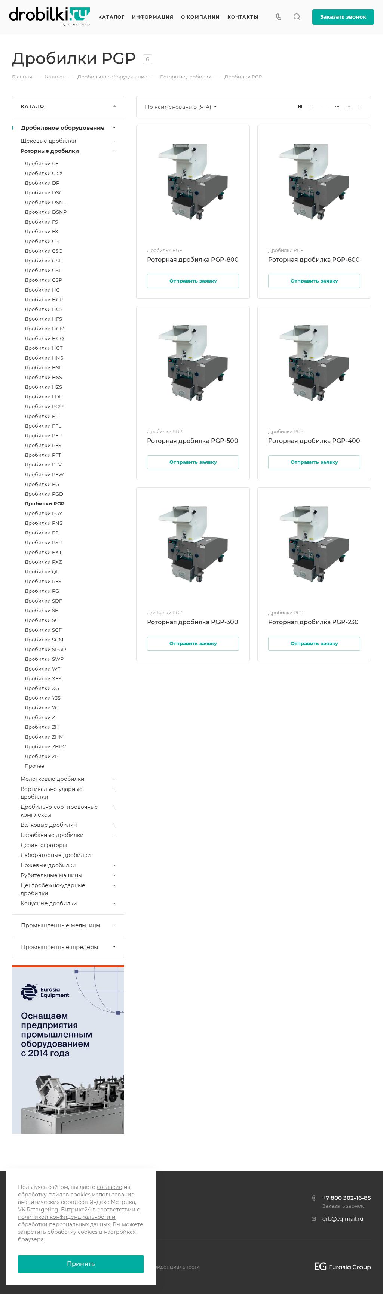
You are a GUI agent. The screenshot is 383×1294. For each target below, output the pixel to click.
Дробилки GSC (43, 251)
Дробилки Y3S (43, 698)
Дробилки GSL (43, 270)
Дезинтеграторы (44, 845)
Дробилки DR (42, 183)
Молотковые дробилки (53, 779)
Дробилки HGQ (44, 338)
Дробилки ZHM (44, 737)
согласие (109, 1187)
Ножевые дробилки (48, 865)
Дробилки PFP (43, 435)
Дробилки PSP (43, 542)
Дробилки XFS (43, 678)
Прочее (34, 766)
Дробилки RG (42, 591)
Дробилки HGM (44, 329)
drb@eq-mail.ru (342, 1219)
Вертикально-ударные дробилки (52, 793)
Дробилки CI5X (44, 173)
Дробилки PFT (43, 455)
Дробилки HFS (43, 319)
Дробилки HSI (43, 367)
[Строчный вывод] (348, 106)
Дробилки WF (42, 669)
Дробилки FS (41, 222)
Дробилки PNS (43, 523)
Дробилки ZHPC (45, 746)
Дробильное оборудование (63, 127)
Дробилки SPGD (45, 649)
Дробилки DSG (44, 192)
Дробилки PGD (44, 494)
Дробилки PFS (43, 445)
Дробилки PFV (43, 465)
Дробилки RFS (43, 581)
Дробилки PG (42, 484)
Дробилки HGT (43, 348)
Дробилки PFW (44, 474)
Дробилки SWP (44, 659)
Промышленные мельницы (61, 925)
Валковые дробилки (49, 825)
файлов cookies (69, 1194)
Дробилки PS (41, 533)
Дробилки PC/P (44, 406)
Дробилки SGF (43, 630)
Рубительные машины (51, 875)
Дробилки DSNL (45, 202)
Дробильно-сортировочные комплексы (59, 811)
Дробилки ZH (42, 727)
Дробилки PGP (45, 503)
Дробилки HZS (43, 387)
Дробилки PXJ (43, 552)
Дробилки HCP (44, 299)
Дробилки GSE (43, 261)
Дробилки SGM (44, 640)
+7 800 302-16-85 (346, 1197)
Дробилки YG (42, 708)
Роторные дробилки (50, 151)
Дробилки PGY (43, 513)
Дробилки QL (42, 571)
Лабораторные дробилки (56, 855)
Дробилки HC (42, 290)
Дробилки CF (41, 163)
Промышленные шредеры (59, 947)
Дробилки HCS (43, 309)
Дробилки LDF (43, 397)
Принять (81, 1263)
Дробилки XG (42, 688)
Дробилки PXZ (43, 562)
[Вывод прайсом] (359, 106)
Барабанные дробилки (52, 835)
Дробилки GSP (43, 280)
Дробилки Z (40, 717)
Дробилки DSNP (46, 212)
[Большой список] (311, 106)
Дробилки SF (41, 610)
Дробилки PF (41, 416)
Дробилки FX (41, 231)
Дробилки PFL (43, 426)
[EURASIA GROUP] (340, 1266)
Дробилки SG (42, 620)
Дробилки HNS (44, 358)
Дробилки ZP (41, 756)
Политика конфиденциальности (159, 1267)
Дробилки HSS (43, 377)
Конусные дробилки (49, 903)
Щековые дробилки (48, 141)
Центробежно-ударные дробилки (53, 889)
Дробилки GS (42, 241)
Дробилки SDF (43, 601)
